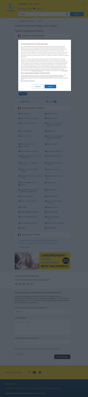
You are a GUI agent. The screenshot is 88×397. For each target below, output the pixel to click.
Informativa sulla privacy (37, 70)
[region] (44, 65)
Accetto (50, 86)
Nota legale (64, 70)
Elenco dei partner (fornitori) (28, 81)
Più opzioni (38, 86)
